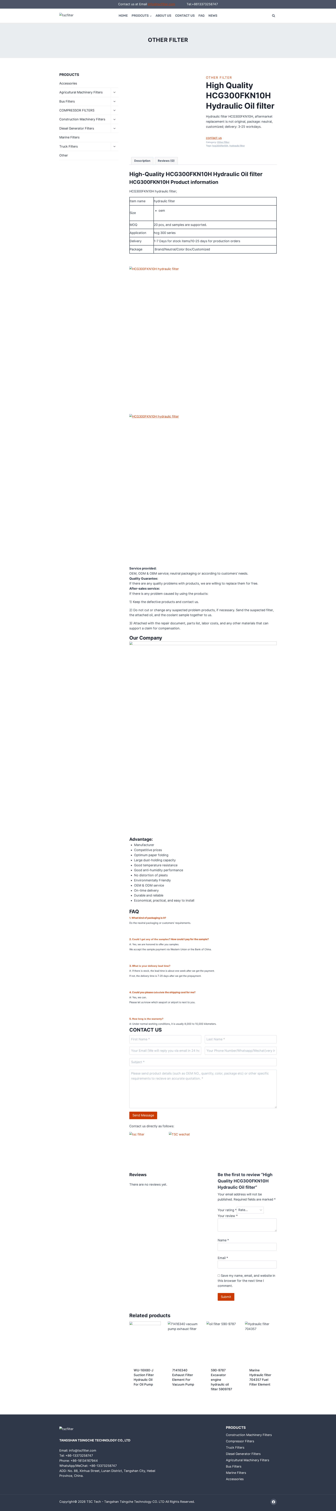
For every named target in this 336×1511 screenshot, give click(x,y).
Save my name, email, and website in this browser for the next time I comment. (246, 1281)
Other (63, 155)
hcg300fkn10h (220, 145)
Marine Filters (69, 137)
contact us (214, 138)
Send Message (143, 1115)
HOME (123, 16)
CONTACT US (185, 16)
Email (223, 1258)
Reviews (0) (166, 160)
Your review (228, 1216)
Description (142, 160)
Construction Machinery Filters (82, 119)
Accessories (68, 83)
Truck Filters (68, 146)
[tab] (142, 161)
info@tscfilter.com (161, 4)
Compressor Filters (240, 1441)
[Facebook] (273, 1502)
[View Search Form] (273, 16)
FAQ (201, 16)
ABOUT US (163, 16)
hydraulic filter (237, 145)
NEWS (212, 16)
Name (223, 1240)
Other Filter (168, 39)
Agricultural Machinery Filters (81, 92)
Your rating (227, 1210)
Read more (141, 1395)
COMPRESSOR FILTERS (76, 110)
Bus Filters (67, 101)
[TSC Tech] (68, 16)
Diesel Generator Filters (76, 128)
